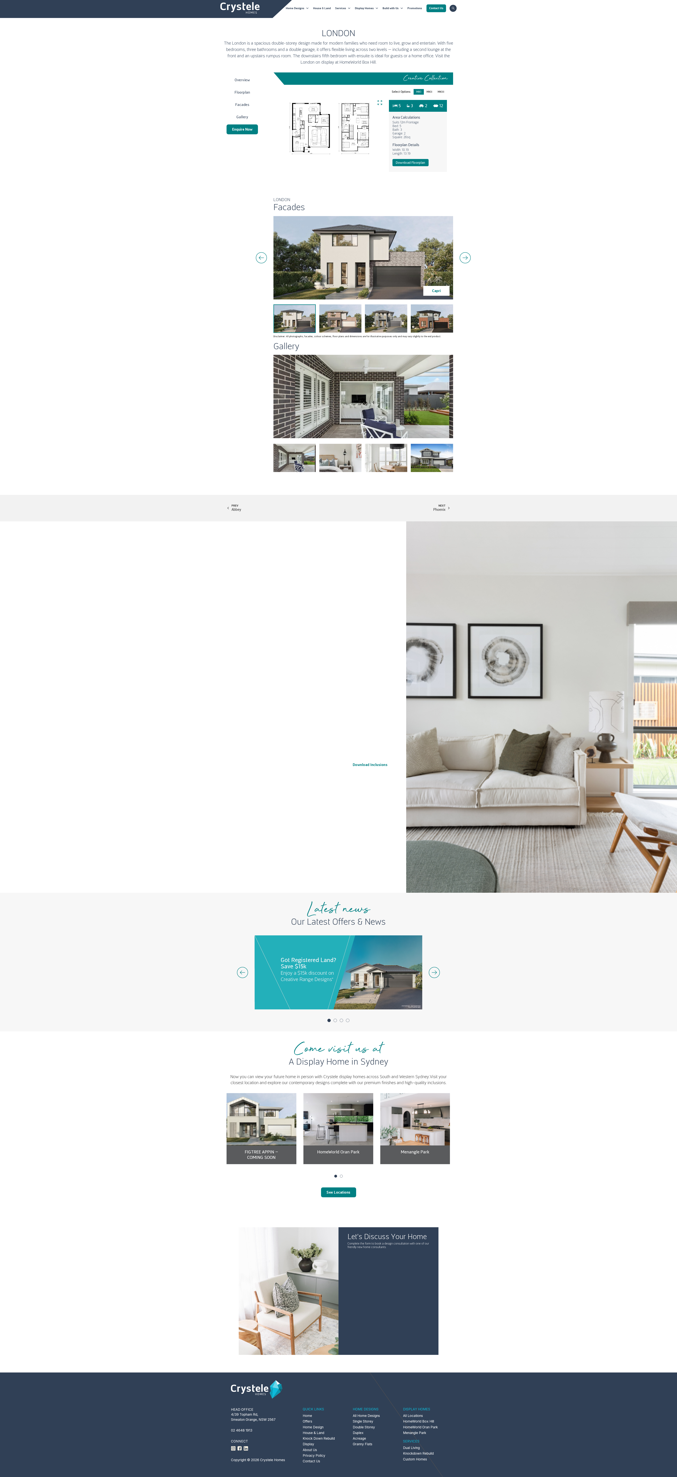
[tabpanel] (363, 136)
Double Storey (364, 1427)
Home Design (313, 1427)
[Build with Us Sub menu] (401, 8)
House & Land (322, 8)
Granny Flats (362, 1444)
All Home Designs (366, 1416)
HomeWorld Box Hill (415, 1152)
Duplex (358, 1433)
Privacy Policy (314, 1456)
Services (340, 8)
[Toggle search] (453, 8)
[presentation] (261, 257)
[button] (329, 1020)
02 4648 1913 (241, 1430)
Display (308, 1444)
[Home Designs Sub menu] (307, 8)
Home (307, 1416)
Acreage (359, 1438)
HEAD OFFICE (242, 1410)
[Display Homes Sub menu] (377, 8)
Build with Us (391, 8)
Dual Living (411, 1448)
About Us (310, 1450)
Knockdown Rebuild (418, 1453)
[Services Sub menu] (349, 8)
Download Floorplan (410, 162)
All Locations (413, 1416)
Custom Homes (415, 1459)
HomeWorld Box (354, 62)
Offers (307, 1421)
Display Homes (364, 8)
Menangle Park (338, 1152)
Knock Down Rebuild (319, 1438)
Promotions (414, 8)
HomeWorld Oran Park (261, 1152)
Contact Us (311, 1461)
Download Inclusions (370, 765)
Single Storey (363, 1421)
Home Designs (295, 8)
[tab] (419, 92)
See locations (338, 1192)
